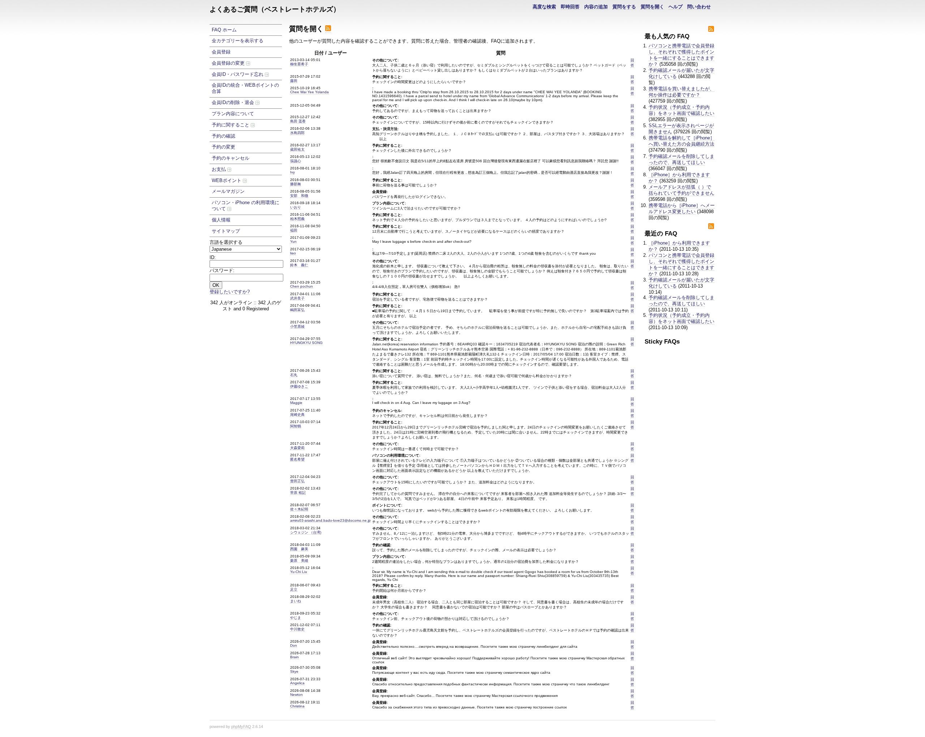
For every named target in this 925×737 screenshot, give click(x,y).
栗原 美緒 (299, 561)
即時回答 (570, 6)
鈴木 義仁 (299, 265)
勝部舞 (295, 184)
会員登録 (221, 52)
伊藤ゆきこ (299, 386)
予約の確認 (223, 136)
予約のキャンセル (230, 158)
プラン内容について (233, 113)
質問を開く (652, 6)
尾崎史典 (297, 415)
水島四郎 (297, 133)
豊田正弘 (297, 481)
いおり (295, 207)
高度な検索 (544, 6)
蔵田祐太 (297, 149)
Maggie (296, 403)
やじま (295, 618)
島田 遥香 (298, 121)
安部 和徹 (299, 196)
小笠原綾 (297, 326)
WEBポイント (227, 180)
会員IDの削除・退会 (233, 102)
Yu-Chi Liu (298, 572)
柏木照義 (297, 219)
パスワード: (222, 270)
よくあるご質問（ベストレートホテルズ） (275, 9)
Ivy (292, 172)
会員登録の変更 (229, 63)
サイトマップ (226, 231)
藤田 (293, 81)
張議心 (295, 161)
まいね (295, 601)
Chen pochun (301, 286)
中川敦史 (297, 629)
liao (293, 253)
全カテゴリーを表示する (237, 40)
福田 (293, 230)
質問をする (624, 6)
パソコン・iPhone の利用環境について (245, 205)
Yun (293, 241)
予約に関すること (231, 125)
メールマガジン (228, 191)
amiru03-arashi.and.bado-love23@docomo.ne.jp (330, 520)
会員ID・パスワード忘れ (238, 74)
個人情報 (221, 220)
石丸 (293, 375)
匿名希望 (297, 459)
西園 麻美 (299, 549)
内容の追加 (596, 6)
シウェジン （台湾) (305, 532)
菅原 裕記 (298, 493)
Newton (296, 695)
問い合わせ (699, 6)
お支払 (219, 169)
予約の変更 (223, 147)
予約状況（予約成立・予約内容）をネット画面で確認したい (681, 110)
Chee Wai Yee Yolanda (309, 92)
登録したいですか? (230, 291)
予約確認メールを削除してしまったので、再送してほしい (681, 159)
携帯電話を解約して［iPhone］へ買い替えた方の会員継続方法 (682, 141)
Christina (297, 706)
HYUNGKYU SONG (306, 343)
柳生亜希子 (299, 64)
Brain (294, 657)
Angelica (297, 683)
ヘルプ (675, 6)
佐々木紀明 (299, 509)
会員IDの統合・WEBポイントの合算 (245, 88)
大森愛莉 (297, 448)
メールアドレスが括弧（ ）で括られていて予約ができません (681, 190)
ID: (213, 257)
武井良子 (297, 298)
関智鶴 (295, 426)
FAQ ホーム (224, 30)
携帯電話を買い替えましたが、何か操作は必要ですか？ (681, 92)
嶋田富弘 (297, 310)
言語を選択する (226, 242)
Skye (294, 671)
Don (293, 645)
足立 (293, 589)
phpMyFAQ (241, 726)
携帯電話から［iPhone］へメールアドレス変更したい (682, 208)
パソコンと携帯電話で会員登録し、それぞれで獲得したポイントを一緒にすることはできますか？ (681, 55)
